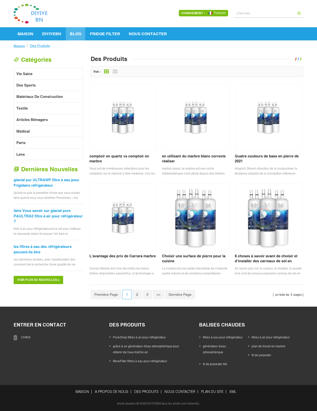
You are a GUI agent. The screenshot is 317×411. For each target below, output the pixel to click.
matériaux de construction (39, 96)
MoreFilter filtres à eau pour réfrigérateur (140, 361)
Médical (23, 131)
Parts (21, 143)
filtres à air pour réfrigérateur (271, 337)
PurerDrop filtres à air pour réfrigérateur (139, 337)
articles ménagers (32, 119)
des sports (26, 85)
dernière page (180, 294)
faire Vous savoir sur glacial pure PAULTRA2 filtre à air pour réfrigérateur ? (48, 215)
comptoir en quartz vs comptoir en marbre (119, 158)
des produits (146, 391)
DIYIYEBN (51, 33)
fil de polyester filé (215, 364)
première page (106, 294)
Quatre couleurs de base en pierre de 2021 (267, 158)
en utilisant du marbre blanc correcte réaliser (194, 158)
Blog (75, 33)
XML (233, 391)
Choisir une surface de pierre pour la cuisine (193, 258)
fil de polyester (261, 355)
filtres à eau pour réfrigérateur (223, 337)
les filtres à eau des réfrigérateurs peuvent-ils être (43, 249)
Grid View (106, 71)
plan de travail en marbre (268, 346)
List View (115, 71)
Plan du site (212, 391)
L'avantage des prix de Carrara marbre (122, 256)
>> (158, 294)
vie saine (24, 74)
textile (22, 108)
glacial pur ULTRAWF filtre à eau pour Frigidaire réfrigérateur (46, 182)
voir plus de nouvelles (37, 280)
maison (25, 33)
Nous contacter (148, 33)
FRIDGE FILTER (105, 33)
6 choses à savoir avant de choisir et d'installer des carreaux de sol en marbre (266, 259)
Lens (20, 154)
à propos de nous (111, 391)
